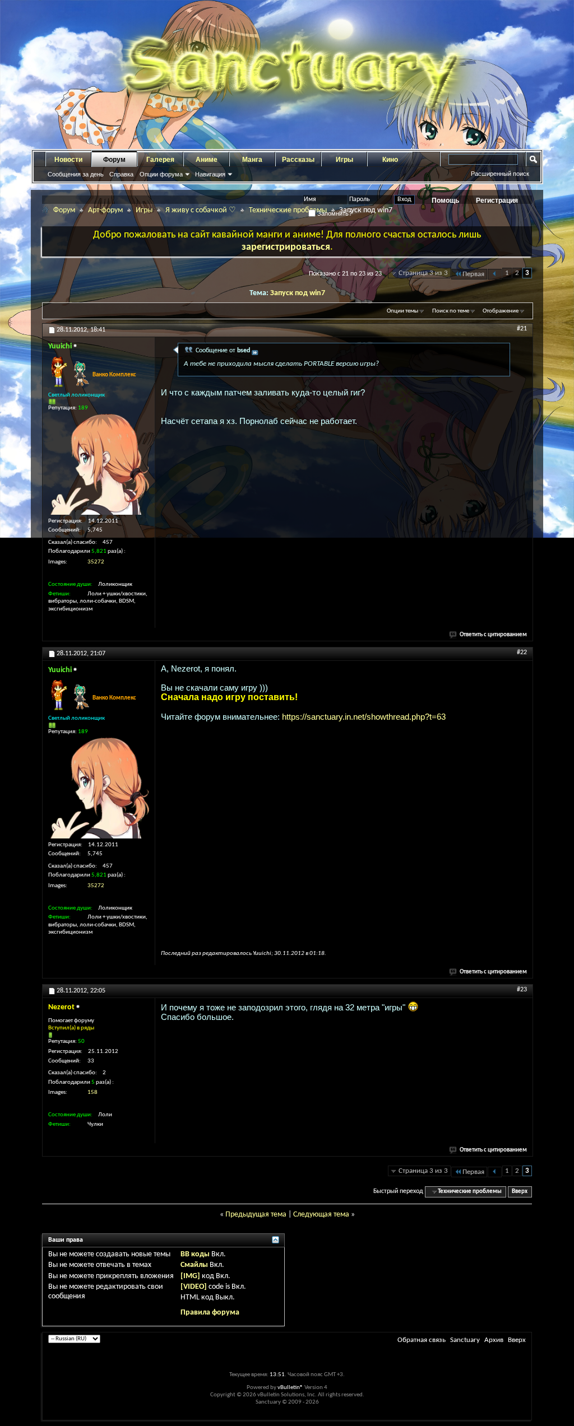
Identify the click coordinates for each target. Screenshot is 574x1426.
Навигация (210, 174)
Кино (390, 160)
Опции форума (161, 174)
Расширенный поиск (500, 173)
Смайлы (194, 1265)
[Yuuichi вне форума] (98, 464)
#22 (522, 652)
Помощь (445, 200)
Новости (68, 160)
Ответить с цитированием (493, 635)
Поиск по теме (450, 311)
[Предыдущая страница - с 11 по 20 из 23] (495, 274)
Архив (493, 1340)
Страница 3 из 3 (423, 273)
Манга (252, 160)
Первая (473, 274)
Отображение (501, 311)
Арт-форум (105, 210)
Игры (344, 160)
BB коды (195, 1254)
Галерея (160, 160)
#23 (522, 989)
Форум (114, 160)
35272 (95, 562)
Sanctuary (465, 1340)
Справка (121, 174)
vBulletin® (290, 1388)
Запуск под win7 (297, 293)
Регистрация (497, 200)
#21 (522, 328)
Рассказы (298, 160)
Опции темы (402, 311)
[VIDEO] (193, 1287)
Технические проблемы (288, 210)
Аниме (206, 160)
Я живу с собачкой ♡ (200, 210)
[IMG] (190, 1276)
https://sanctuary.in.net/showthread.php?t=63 (364, 716)
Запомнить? (334, 213)
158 (92, 1092)
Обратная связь (421, 1340)
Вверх (519, 1192)
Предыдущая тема (255, 1214)
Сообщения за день (76, 174)
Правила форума (209, 1312)
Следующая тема (321, 1214)
